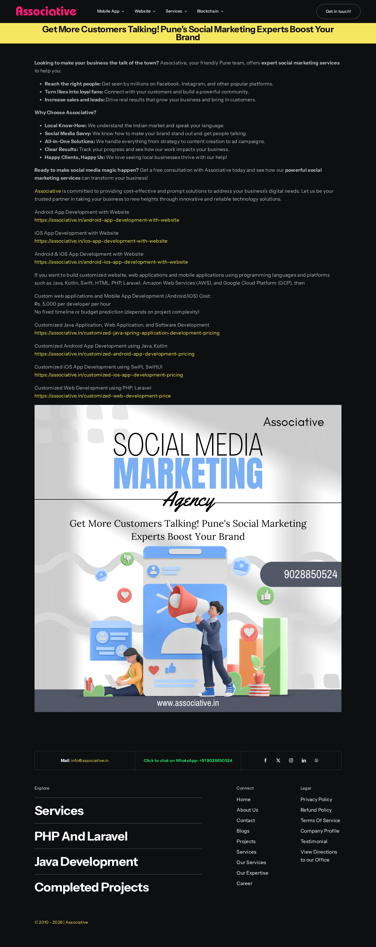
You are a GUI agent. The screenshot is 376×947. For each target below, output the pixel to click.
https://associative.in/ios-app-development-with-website (101, 241)
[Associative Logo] (46, 8)
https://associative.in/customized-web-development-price (103, 396)
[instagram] (291, 760)
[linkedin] (304, 760)
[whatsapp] (317, 760)
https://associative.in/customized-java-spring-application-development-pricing (127, 333)
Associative (48, 191)
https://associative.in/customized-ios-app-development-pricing (109, 375)
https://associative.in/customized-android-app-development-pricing (115, 354)
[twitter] (278, 760)
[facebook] (266, 760)
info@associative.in (90, 760)
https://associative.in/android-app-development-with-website (107, 220)
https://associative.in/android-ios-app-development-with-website (111, 262)
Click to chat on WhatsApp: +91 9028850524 (188, 760)
